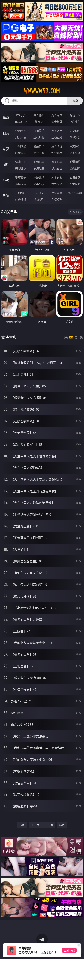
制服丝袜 (20, 153)
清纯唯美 (38, 168)
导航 (6, 196)
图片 (6, 164)
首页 (22, 825)
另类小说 (38, 184)
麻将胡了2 (20, 122)
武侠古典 (75, 177)
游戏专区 (75, 115)
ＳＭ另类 (75, 137)
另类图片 (75, 168)
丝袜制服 (38, 137)
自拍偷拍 (38, 130)
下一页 (49, 825)
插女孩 (21, 193)
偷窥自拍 (20, 162)
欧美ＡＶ (56, 130)
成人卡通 (56, 146)
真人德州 (38, 115)
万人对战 (56, 115)
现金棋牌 (56, 122)
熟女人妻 (20, 137)
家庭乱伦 (38, 177)
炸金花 (39, 122)
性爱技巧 (75, 184)
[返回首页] (79, 951)
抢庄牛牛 (75, 122)
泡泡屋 (39, 199)
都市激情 (20, 177)
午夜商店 (38, 193)
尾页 (62, 825)
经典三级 (38, 153)
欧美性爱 (75, 146)
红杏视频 (20, 199)
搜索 (75, 101)
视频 (6, 133)
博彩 (6, 118)
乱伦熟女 (56, 153)
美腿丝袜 (20, 168)
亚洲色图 (38, 162)
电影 (6, 149)
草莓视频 (56, 193)
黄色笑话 (56, 184)
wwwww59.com (42, 91)
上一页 (35, 825)
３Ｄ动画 (75, 130)
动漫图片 (75, 162)
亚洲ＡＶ (20, 130)
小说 (6, 180)
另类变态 (75, 153)
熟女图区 (56, 168)
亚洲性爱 (20, 146)
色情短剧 (56, 199)
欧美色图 (56, 162)
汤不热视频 (75, 193)
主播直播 (56, 137)
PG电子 (20, 115)
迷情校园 (20, 184)
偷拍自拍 (38, 146)
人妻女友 (56, 177)
